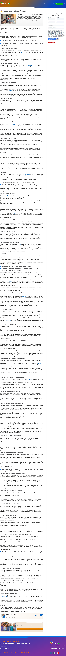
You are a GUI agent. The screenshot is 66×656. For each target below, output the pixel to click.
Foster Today (59, 4)
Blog (45, 4)
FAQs (27, 4)
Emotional (10, 90)
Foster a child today (4, 652)
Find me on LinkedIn (39, 617)
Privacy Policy (24, 652)
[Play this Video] (8, 19)
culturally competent (16, 124)
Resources (33, 4)
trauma (15, 233)
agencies (4, 332)
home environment (16, 213)
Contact (29, 652)
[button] (56, 30)
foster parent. (30, 379)
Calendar (40, 4)
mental (23, 582)
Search (65, 3)
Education (2, 505)
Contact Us (51, 4)
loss (20, 244)
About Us (11, 652)
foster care (7, 29)
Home (22, 4)
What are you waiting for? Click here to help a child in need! (29, 628)
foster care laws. (3, 596)
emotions (22, 52)
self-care (40, 422)
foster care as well (28, 65)
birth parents (27, 558)
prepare (14, 395)
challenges (24, 296)
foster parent (27, 174)
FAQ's (19, 652)
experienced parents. (17, 450)
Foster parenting (3, 162)
